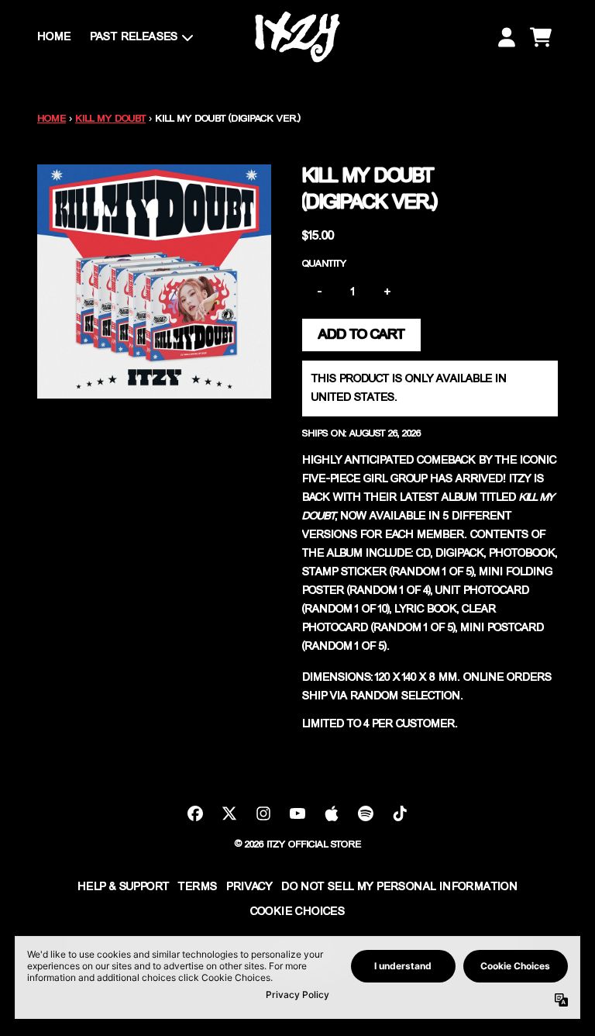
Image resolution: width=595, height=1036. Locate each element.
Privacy (249, 887)
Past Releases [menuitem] (134, 37)
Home (51, 119)
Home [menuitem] (54, 37)
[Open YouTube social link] (297, 813)
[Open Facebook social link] (195, 813)
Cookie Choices (298, 912)
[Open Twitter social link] (229, 813)
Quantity (324, 264)
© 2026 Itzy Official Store (298, 845)
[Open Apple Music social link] (332, 813)
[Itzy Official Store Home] (297, 37)
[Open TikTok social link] (400, 813)
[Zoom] (154, 281)
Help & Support (123, 887)
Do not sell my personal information (399, 887)
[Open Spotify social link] (366, 813)
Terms (197, 887)
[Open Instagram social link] (263, 813)
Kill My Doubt (110, 119)
